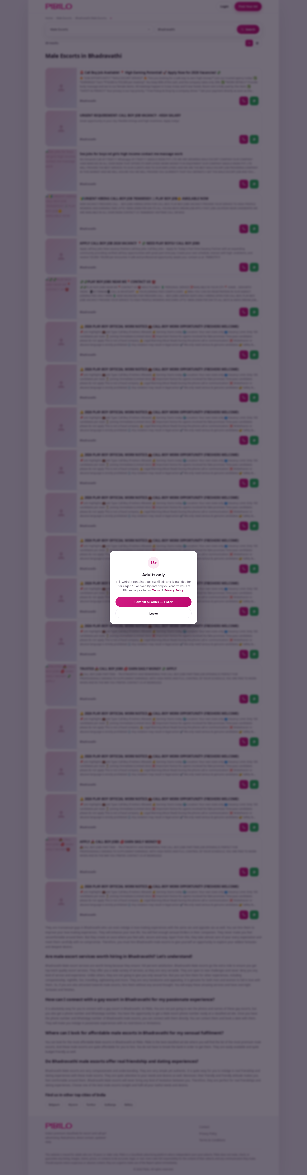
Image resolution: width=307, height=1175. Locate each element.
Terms (156, 590)
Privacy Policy (174, 590)
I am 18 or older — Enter (153, 602)
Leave (153, 613)
